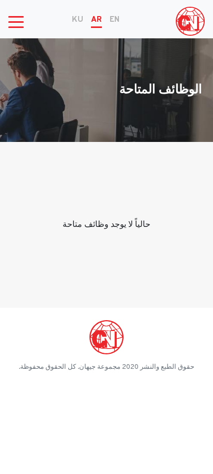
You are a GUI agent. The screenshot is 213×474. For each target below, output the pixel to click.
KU (77, 20)
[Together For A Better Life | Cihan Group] (190, 21)
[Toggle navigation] (16, 21)
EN (114, 20)
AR (96, 20)
